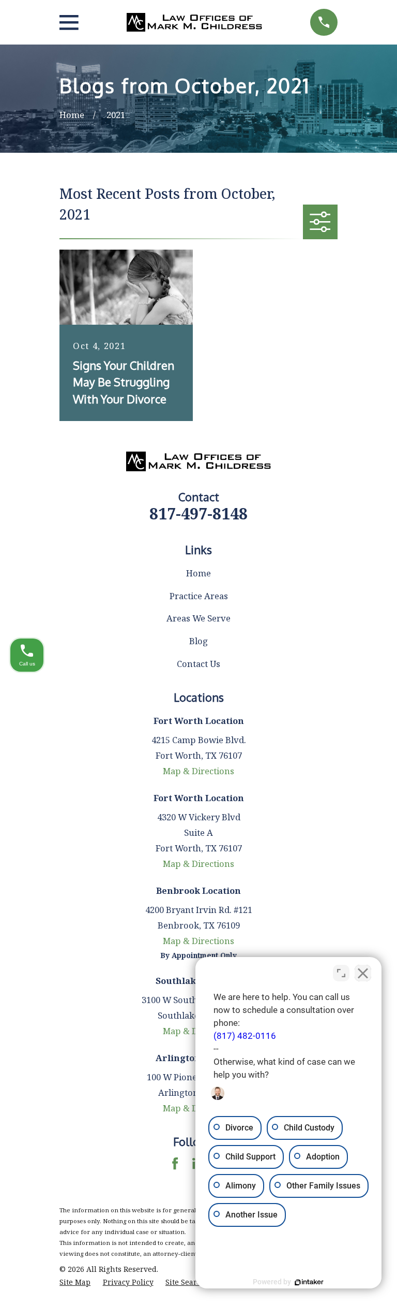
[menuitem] (74, 1282)
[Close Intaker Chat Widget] (363, 973)
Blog (198, 641)
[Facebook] (175, 1163)
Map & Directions (198, 771)
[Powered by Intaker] (309, 1282)
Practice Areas (199, 596)
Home (198, 573)
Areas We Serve (198, 618)
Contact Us (198, 664)
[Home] (195, 22)
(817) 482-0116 (244, 1036)
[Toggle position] (341, 973)
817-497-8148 (198, 513)
